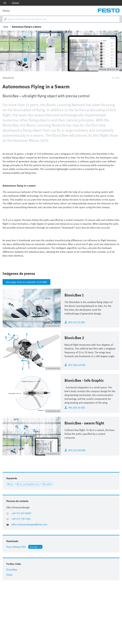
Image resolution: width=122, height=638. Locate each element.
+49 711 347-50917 (21, 513)
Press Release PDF (16, 547)
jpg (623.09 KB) (76, 450)
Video (9, 575)
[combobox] (61, 19)
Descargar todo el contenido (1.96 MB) (26, 282)
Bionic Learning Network (28, 484)
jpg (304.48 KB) (76, 364)
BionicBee (47, 484)
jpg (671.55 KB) (76, 322)
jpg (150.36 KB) (76, 407)
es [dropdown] (4, 2)
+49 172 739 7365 (20, 518)
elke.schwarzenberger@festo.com (29, 524)
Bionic (10, 484)
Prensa (6, 11)
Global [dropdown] (15, 2)
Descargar (34, 546)
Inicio (5, 26)
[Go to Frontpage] (108, 10)
